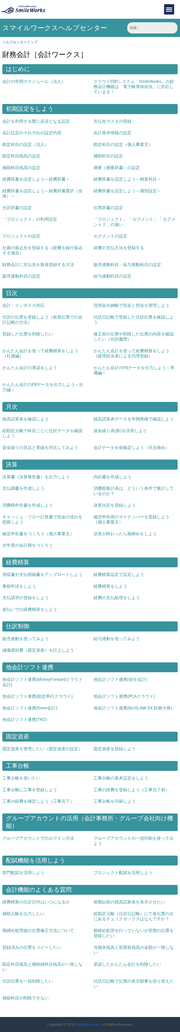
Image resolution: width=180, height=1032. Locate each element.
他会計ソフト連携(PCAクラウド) (124, 696)
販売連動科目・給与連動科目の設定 (127, 264)
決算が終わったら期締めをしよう (125, 533)
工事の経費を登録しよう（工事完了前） (131, 789)
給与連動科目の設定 (112, 276)
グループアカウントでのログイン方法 (38, 838)
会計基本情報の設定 (112, 132)
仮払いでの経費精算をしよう (29, 609)
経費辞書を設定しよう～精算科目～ (127, 179)
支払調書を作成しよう (23, 488)
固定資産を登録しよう (115, 748)
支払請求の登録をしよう (25, 597)
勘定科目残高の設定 (21, 155)
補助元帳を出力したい (23, 913)
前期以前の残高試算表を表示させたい (129, 901)
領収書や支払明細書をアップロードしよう (42, 574)
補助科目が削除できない (25, 997)
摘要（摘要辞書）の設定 (117, 167)
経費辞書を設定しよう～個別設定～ (127, 190)
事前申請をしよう (19, 586)
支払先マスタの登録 (112, 121)
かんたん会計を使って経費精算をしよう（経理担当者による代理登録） (131, 353)
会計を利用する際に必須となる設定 (36, 121)
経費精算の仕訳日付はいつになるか (36, 901)
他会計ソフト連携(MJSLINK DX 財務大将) (133, 707)
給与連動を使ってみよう (117, 638)
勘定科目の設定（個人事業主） (123, 144)
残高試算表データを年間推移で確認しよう (134, 418)
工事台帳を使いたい (21, 778)
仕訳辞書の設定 (17, 207)
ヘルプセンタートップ (20, 42)
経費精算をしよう (110, 586)
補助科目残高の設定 (21, 167)
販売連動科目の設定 (21, 276)
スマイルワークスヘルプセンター (54, 28)
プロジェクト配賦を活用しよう (123, 872)
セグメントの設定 (110, 236)
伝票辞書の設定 (108, 207)
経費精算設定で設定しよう (119, 574)
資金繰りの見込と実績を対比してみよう (40, 447)
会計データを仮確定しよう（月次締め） (131, 447)
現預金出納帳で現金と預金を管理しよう (131, 305)
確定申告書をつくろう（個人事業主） (38, 533)
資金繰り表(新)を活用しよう (120, 430)
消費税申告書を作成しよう (27, 505)
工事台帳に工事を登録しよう (29, 789)
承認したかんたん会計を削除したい (127, 964)
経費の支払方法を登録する (119, 247)
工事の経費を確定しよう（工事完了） (38, 801)
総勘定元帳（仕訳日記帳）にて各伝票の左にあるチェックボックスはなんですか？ (134, 916)
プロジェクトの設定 (21, 236)
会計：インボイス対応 (23, 305)
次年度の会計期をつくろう (27, 545)
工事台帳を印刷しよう (115, 801)
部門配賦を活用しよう (23, 872)
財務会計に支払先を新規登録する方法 (38, 264)
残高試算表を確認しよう (25, 418)
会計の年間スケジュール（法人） (34, 81)
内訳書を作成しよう (112, 476)
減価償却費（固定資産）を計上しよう (38, 650)
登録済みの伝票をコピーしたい (31, 947)
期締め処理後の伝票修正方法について (38, 930)
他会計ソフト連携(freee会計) (29, 707)
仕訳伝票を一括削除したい (27, 981)
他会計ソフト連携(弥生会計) (120, 679)
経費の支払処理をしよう (117, 597)
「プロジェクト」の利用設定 (29, 219)
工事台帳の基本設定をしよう (121, 778)
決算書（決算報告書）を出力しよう (36, 476)
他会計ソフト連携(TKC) (24, 719)
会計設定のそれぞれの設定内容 (31, 132)
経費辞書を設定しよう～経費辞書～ (36, 179)
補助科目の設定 (108, 155)
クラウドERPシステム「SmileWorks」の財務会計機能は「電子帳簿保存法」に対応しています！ (134, 86)
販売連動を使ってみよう (25, 638)
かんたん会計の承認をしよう (29, 367)
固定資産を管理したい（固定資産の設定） (42, 748)
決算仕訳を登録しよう (115, 505)
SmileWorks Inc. (88, 1024)
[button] (169, 9)
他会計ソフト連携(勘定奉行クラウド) (37, 696)
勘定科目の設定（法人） (25, 144)
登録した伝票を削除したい (27, 333)
